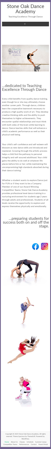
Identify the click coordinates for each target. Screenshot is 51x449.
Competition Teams (10, 444)
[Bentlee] (25, 407)
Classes (22, 442)
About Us (14, 442)
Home (7, 442)
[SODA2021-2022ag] (25, 329)
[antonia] (25, 368)
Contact (34, 444)
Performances (24, 444)
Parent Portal (43, 444)
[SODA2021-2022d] (25, 285)
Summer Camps (41, 442)
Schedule (30, 442)
